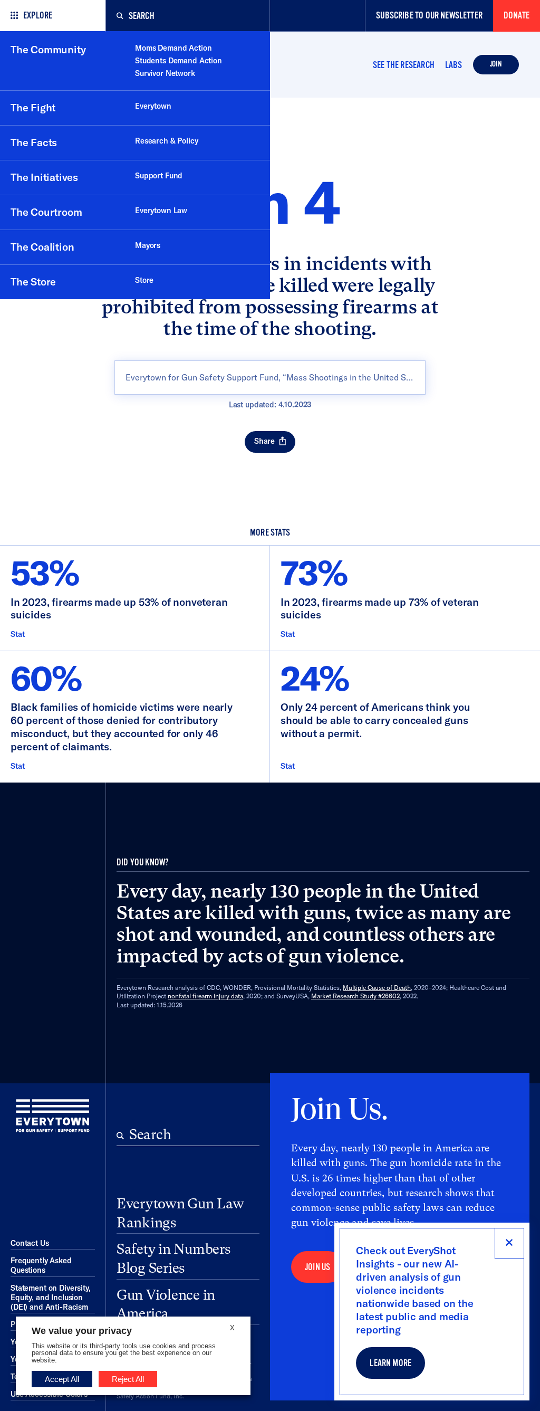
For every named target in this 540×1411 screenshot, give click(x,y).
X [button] (232, 1327)
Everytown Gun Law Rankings (180, 1213)
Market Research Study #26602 (355, 996)
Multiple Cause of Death (377, 987)
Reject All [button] (128, 1379)
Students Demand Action (178, 60)
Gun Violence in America (166, 1304)
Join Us (317, 1267)
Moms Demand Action (173, 48)
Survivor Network (165, 73)
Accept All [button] (62, 1379)
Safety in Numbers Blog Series (173, 1258)
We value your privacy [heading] (82, 1331)
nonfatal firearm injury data (205, 996)
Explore (37, 16)
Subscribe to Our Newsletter (429, 16)
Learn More (390, 1363)
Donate (516, 16)
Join (496, 64)
